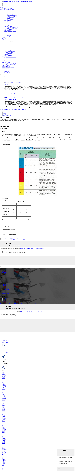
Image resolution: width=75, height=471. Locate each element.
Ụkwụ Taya (6, 12)
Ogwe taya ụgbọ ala (10, 14)
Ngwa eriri (8, 23)
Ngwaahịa (4, 11)
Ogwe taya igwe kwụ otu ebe (11, 13)
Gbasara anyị (4, 38)
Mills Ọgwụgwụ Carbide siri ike (12, 22)
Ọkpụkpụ (8, 25)
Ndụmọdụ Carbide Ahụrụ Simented (10, 31)
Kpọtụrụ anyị (4, 39)
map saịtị (19, 302)
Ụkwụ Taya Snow (3, 303)
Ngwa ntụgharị (9, 24)
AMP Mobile (23, 302)
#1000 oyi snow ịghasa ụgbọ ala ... (11, 93)
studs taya (21, 303)
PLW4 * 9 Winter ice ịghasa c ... (11, 78)
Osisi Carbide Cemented (8, 26)
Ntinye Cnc (8, 303)
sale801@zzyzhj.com (5, 352)
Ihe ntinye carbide (27, 303)
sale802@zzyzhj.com (5, 353)
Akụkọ (3, 37)
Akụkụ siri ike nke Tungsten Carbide (12, 27)
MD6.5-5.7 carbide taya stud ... (11, 99)
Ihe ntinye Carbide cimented (15, 303)
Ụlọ (3, 271)
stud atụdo (8, 18)
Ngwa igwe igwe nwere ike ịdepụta (12, 21)
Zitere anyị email (3, 123)
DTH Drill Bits (9, 35)
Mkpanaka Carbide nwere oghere (12, 28)
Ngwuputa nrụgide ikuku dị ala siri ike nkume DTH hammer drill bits (14, 239)
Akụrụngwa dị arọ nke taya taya (12, 16)
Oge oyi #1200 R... (8, 84)
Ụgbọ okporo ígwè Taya (10, 17)
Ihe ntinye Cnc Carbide (34, 303)
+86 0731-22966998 (5, 342)
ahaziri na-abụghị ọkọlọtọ (8, 36)
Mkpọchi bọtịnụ (9, 34)
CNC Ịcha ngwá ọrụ (7, 20)
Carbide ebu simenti (7, 32)
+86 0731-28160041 (5, 340)
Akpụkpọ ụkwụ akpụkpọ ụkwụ (12, 15)
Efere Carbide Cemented (8, 30)
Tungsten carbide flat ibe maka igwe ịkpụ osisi (13, 238)
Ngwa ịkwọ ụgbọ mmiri (8, 33)
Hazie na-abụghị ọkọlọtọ (10, 19)
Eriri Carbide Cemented (8, 29)
